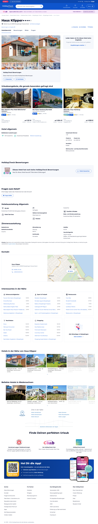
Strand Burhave (7, 301)
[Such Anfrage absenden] (41, 6)
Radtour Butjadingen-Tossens (43, 304)
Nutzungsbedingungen (56, 493)
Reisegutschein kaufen (10, 504)
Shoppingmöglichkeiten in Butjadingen (45, 339)
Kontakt (80, 1)
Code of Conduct (31, 498)
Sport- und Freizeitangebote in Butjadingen (46, 313)
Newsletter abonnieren (10, 501)
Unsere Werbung (77, 493)
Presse (74, 495)
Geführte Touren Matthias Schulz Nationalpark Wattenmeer (46, 309)
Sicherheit (52, 512)
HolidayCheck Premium (10, 506)
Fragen (33, 30)
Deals (5, 1)
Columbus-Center (39, 332)
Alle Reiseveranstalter (10, 512)
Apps (5, 509)
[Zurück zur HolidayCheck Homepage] (7, 6)
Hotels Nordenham (36, 412)
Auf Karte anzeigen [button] (35, 24)
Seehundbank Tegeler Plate (10, 306)
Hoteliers (29, 490)
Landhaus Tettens (70, 306)
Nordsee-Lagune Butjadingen (42, 301)
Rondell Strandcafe (71, 301)
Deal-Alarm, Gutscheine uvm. (12, 498)
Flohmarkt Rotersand (40, 330)
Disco (5, 324)
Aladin (5, 332)
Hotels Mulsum (35, 416)
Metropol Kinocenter (9, 327)
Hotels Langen (62, 416)
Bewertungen (18, 30)
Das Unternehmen (78, 490)
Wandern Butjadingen (41, 298)
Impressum (53, 515)
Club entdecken (77, 11)
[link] (67, 6)
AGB (51, 504)
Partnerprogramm (32, 495)
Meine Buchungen (9, 490)
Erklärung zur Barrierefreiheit (58, 509)
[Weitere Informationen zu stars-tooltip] (30, 20)
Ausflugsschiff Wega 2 (41, 306)
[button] (20, 48)
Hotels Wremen (62, 412)
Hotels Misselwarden (63, 414)
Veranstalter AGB (54, 490)
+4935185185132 (18, 272)
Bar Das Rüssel (7, 330)
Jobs (74, 498)
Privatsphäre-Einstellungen (57, 498)
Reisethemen (76, 501)
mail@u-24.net (17, 269)
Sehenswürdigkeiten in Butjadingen (13, 313)
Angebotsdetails (12, 243)
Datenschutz (53, 495)
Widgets (29, 493)
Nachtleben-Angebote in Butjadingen (13, 339)
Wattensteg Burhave (9, 304)
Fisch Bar (68, 298)
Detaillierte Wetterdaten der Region (49, 426)
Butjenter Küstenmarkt (41, 324)
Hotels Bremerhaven (36, 414)
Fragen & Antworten (9, 495)
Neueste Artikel (77, 504)
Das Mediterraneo (39, 327)
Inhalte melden (8, 515)
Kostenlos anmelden (88, 11)
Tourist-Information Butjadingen (12, 298)
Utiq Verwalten (54, 501)
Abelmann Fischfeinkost (41, 335)
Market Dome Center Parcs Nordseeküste (77, 309)
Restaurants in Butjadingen (73, 313)
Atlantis (5, 335)
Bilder (27, 30)
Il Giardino (68, 304)
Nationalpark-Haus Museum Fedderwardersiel (14, 309)
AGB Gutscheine (54, 506)
